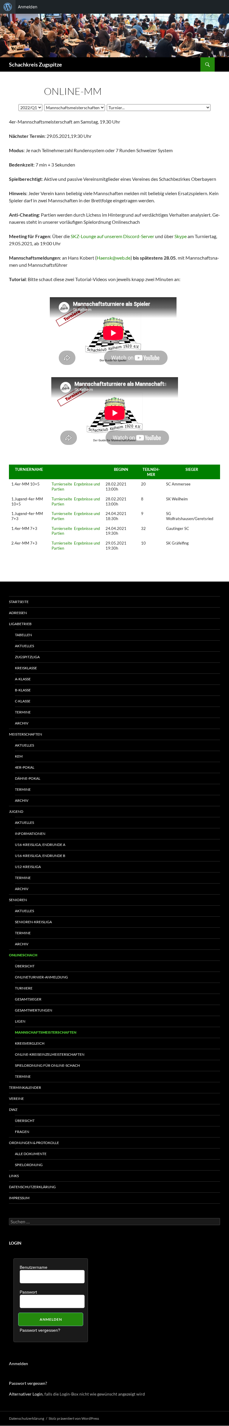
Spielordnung (29, 1165)
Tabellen (23, 635)
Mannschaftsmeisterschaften (45, 1032)
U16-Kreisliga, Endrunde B (40, 855)
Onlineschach (23, 955)
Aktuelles (24, 646)
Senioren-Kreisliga (33, 922)
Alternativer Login (26, 1393)
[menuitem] (8, 7)
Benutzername (33, 1267)
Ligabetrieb (20, 624)
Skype (180, 236)
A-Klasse (23, 679)
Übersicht (25, 966)
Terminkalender (25, 1087)
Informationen (30, 833)
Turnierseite (62, 484)
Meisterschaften (25, 734)
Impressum (19, 1198)
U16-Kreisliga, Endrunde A (40, 844)
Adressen (18, 613)
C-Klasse (22, 701)
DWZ (13, 1109)
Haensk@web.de (114, 257)
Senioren (18, 900)
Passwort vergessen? (40, 1330)
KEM (19, 756)
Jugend (16, 811)
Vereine (16, 1098)
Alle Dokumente (31, 1153)
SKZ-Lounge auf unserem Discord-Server (112, 236)
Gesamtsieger (28, 999)
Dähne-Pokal (27, 778)
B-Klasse (23, 690)
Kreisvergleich (29, 1043)
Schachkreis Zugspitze (35, 64)
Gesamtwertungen (33, 1010)
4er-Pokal (24, 767)
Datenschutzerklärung (32, 1187)
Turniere (24, 988)
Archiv (21, 723)
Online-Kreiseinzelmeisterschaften (49, 1054)
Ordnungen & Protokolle (34, 1142)
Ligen (20, 1021)
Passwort (28, 1292)
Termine (23, 712)
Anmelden (18, 1363)
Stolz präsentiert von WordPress (74, 1418)
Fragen (22, 1131)
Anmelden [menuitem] (27, 6)
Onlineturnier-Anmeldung (41, 977)
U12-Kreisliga (28, 866)
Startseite (19, 601)
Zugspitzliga (27, 657)
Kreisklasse (26, 668)
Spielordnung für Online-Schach (47, 1065)
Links (14, 1176)
